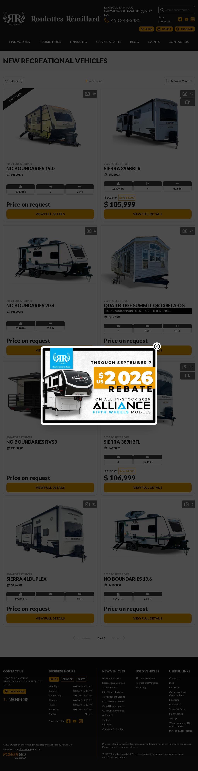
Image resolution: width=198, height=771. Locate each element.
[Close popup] (157, 346)
